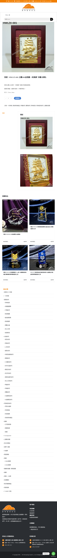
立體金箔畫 (47, 105)
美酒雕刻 (6, 480)
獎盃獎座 (6, 454)
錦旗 (6, 431)
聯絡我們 (32, 513)
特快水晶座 (8, 406)
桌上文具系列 (8, 380)
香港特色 (7, 332)
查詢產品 (17, 98)
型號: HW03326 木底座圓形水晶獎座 (11, 234)
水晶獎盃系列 (8, 395)
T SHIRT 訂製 (7, 491)
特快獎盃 (7, 410)
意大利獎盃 (7, 443)
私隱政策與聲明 (34, 517)
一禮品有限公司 (34, 529)
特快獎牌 (7, 414)
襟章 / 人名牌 (7, 476)
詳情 (26, 241)
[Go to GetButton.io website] (53, 556)
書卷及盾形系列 (9, 377)
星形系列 (7, 339)
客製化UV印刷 (8, 292)
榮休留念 (33, 105)
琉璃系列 (7, 388)
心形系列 (7, 347)
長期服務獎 (8, 306)
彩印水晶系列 (8, 365)
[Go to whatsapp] (53, 553)
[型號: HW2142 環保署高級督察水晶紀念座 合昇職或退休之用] (42, 212)
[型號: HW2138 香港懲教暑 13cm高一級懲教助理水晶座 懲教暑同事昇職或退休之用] (15, 257)
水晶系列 (6, 336)
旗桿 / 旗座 (7, 447)
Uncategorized (7, 435)
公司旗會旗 (8, 424)
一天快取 (9, 105)
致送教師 (7, 321)
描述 (3, 113)
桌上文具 (7, 329)
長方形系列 (8, 373)
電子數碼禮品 (7, 483)
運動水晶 (7, 325)
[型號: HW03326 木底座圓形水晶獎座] (15, 216)
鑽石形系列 (8, 369)
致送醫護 (7, 313)
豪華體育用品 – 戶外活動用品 (37, 527)
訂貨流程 (32, 511)
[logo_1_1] (28, 4)
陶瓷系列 (7, 384)
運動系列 (7, 392)
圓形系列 (7, 350)
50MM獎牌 (8, 461)
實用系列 (28, 105)
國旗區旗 (7, 428)
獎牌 (5, 458)
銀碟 (5, 472)
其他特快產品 (16, 105)
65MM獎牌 (8, 465)
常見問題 (32, 508)
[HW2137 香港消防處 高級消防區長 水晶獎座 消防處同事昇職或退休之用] (42, 257)
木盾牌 (6, 450)
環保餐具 (6, 487)
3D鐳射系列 (8, 362)
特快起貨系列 (39, 105)
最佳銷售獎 (8, 317)
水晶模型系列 (8, 399)
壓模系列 (7, 358)
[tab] (9, 113)
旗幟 (5, 421)
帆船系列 (7, 343)
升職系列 (22, 105)
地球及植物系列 (9, 354)
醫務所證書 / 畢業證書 (10, 468)
